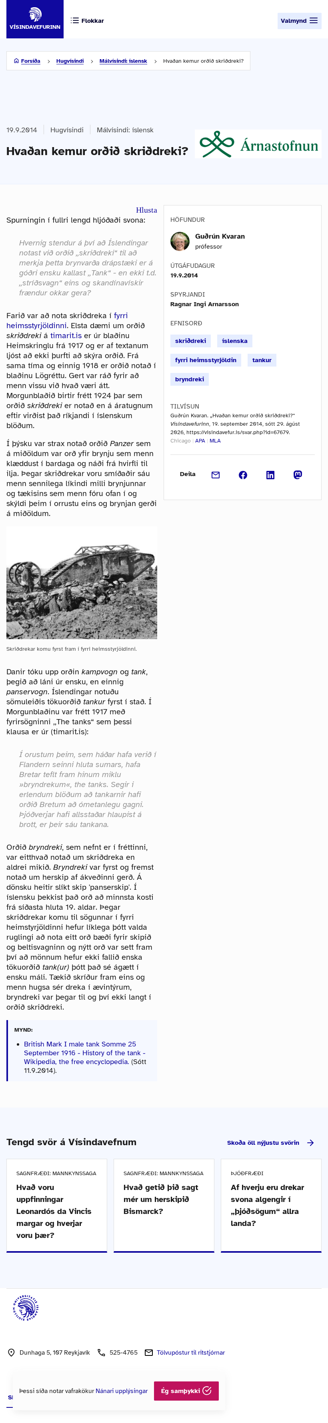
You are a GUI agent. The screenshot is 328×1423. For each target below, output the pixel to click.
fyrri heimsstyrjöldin (205, 360)
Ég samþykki (181, 1391)
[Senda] (215, 474)
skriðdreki (190, 341)
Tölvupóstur (191, 1353)
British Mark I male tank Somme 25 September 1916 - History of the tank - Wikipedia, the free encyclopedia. (85, 1053)
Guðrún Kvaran (220, 236)
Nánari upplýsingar (122, 1391)
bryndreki (189, 379)
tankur (262, 360)
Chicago (180, 440)
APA (200, 440)
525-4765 (124, 1353)
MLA (215, 440)
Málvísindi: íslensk (123, 61)
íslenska (235, 341)
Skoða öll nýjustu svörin (263, 1143)
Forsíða (30, 61)
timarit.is (66, 336)
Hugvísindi (70, 61)
